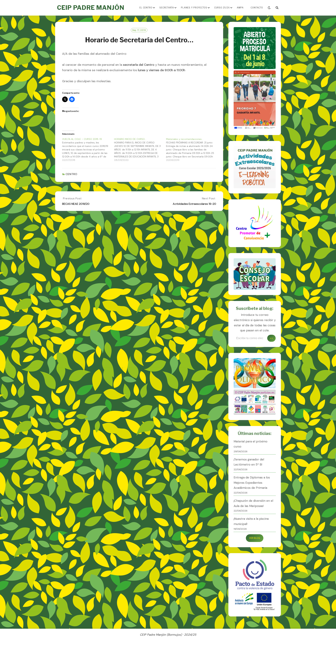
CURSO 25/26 (222, 7)
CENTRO (71, 174)
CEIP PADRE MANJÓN (90, 7)
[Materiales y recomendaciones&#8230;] (192, 149)
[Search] (277, 7)
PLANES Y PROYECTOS (194, 7)
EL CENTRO (145, 7)
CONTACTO (257, 7)
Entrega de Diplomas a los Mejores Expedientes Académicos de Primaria (252, 482)
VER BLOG (254, 538)
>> (271, 338)
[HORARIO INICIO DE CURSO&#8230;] (140, 149)
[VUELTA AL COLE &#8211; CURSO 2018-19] (88, 149)
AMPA (240, 7)
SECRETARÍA (166, 7)
